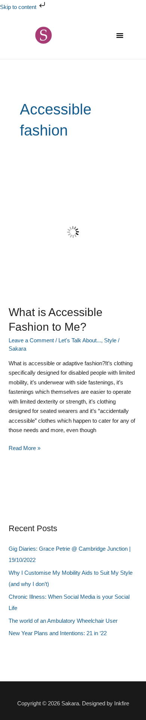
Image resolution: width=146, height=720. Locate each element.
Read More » (24, 447)
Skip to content (19, 7)
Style (110, 340)
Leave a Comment (31, 340)
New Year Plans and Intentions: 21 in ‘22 (58, 633)
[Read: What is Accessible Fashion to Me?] (73, 231)
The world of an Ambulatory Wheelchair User (63, 621)
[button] (119, 35)
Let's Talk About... (79, 340)
